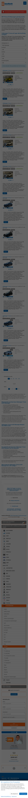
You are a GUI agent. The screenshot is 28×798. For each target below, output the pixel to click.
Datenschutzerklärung (6, 796)
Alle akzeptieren (14, 793)
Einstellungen (23, 793)
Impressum (14, 796)
